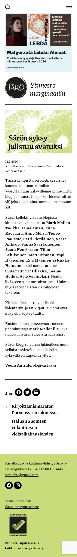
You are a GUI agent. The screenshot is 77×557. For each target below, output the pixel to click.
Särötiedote (55, 166)
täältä (38, 313)
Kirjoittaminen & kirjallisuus (25, 166)
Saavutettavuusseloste (22, 506)
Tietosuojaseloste (18, 501)
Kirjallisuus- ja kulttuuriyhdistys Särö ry (24, 545)
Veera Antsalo (15, 171)
